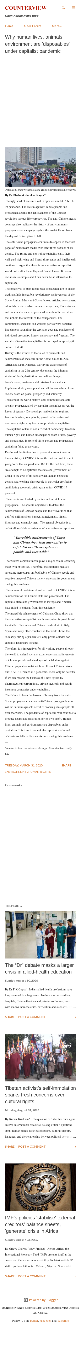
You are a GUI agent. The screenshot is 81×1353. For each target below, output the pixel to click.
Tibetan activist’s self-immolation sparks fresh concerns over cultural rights (40, 1094)
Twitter (33, 1321)
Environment (16, 771)
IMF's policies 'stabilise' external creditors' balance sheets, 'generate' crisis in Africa (40, 1224)
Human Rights (39, 771)
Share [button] (66, 765)
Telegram (63, 1321)
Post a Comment (32, 1017)
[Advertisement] (40, 99)
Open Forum (32, 26)
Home (9, 26)
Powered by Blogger (43, 1300)
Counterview (26, 8)
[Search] (63, 7)
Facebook (45, 1321)
